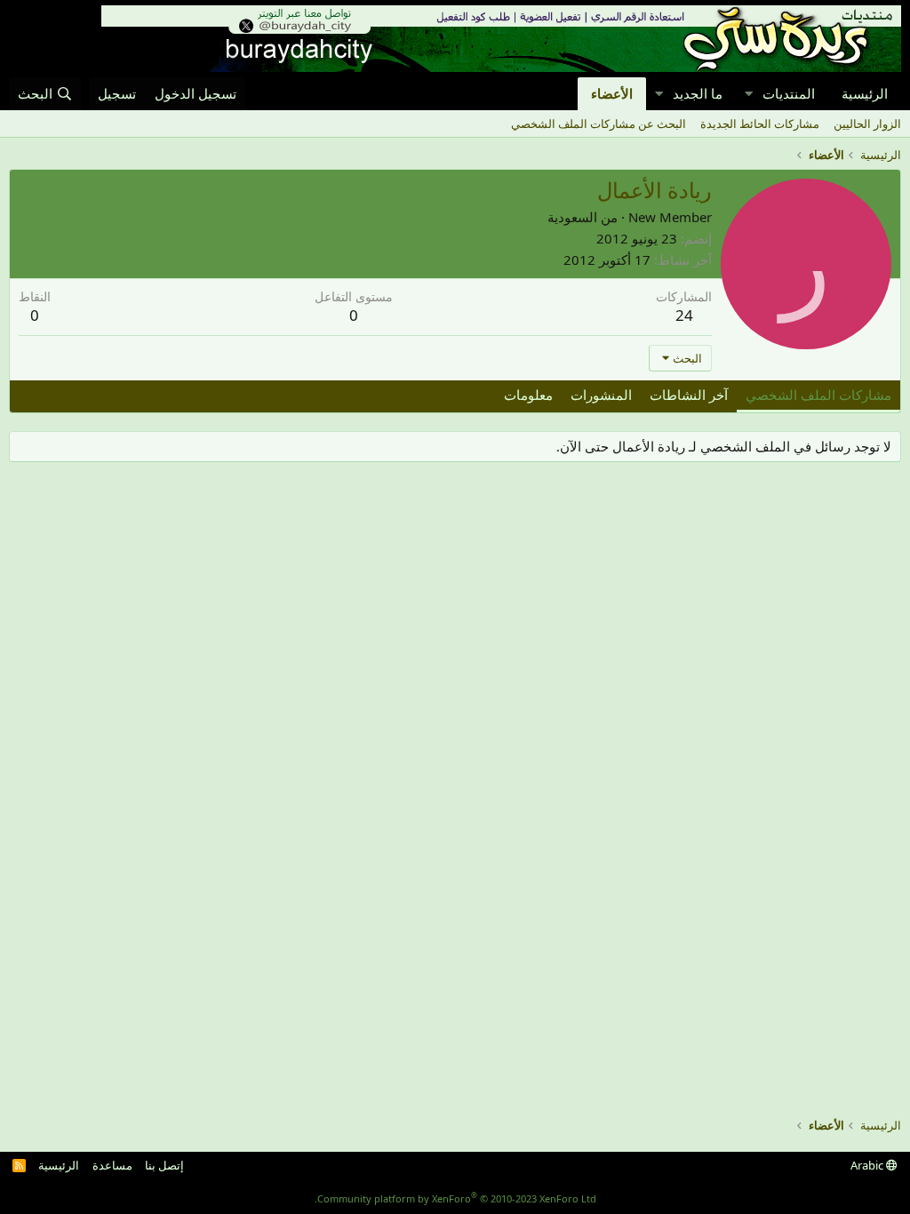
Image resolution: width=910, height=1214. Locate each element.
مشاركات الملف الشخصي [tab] (818, 394)
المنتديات (788, 93)
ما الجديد (697, 93)
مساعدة (112, 1165)
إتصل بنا (164, 1165)
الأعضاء (612, 93)
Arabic (868, 1165)
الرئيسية (865, 93)
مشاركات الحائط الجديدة (759, 124)
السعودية (572, 217)
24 (684, 315)
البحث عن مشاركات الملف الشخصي (598, 124)
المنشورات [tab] (601, 394)
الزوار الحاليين (867, 124)
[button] (748, 93)
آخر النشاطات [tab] (689, 394)
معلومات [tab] (528, 394)
